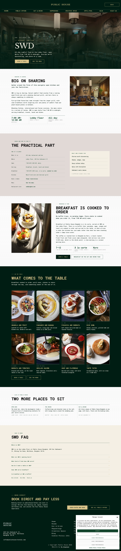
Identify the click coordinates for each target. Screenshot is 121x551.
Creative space (71, 11)
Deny (97, 534)
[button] (117, 517)
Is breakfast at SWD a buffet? (21, 474)
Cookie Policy (93, 547)
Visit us (113, 11)
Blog (101, 11)
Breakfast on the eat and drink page (87, 257)
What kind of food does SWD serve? (22, 461)
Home (16, 37)
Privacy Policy (101, 547)
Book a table (21, 61)
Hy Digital (65, 547)
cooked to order (52, 171)
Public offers (21, 11)
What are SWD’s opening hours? (21, 457)
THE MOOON (48, 407)
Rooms (6, 11)
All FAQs (22, 477)
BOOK (112, 4)
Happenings (54, 11)
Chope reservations (32, 179)
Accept (97, 531)
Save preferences (98, 541)
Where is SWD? (15, 445)
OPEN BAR (14, 407)
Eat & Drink (38, 11)
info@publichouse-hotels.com (14, 540)
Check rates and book (77, 507)
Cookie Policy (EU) (61, 536)
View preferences (98, 538)
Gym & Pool (88, 11)
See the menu (37, 61)
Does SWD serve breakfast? (20, 470)
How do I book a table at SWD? (21, 465)
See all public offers (99, 507)
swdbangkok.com (30, 186)
